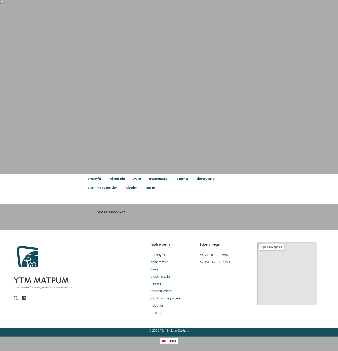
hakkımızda (117, 178)
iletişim (150, 187)
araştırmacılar (159, 178)
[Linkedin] (24, 297)
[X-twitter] (15, 297)
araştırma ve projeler (102, 187)
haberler (131, 187)
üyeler (137, 178)
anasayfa (94, 178)
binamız (182, 178)
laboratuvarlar (206, 178)
